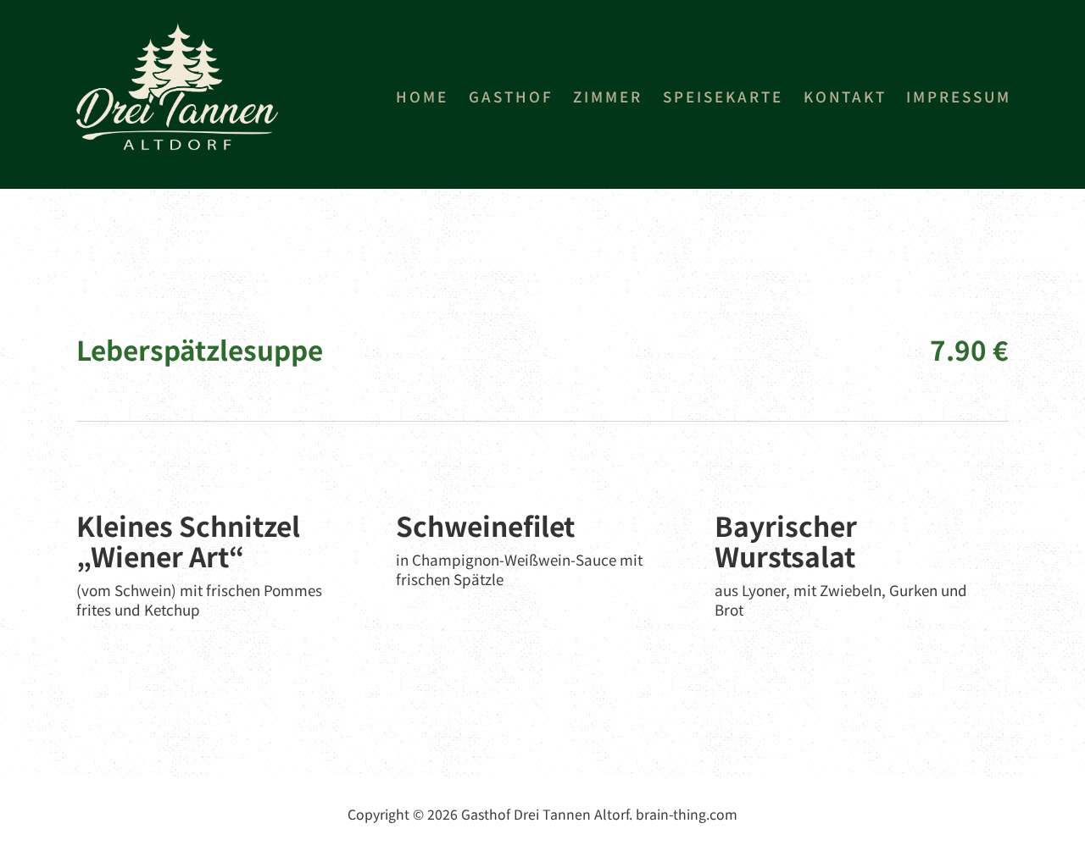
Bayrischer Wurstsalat (786, 541)
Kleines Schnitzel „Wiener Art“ (188, 541)
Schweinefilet (485, 525)
